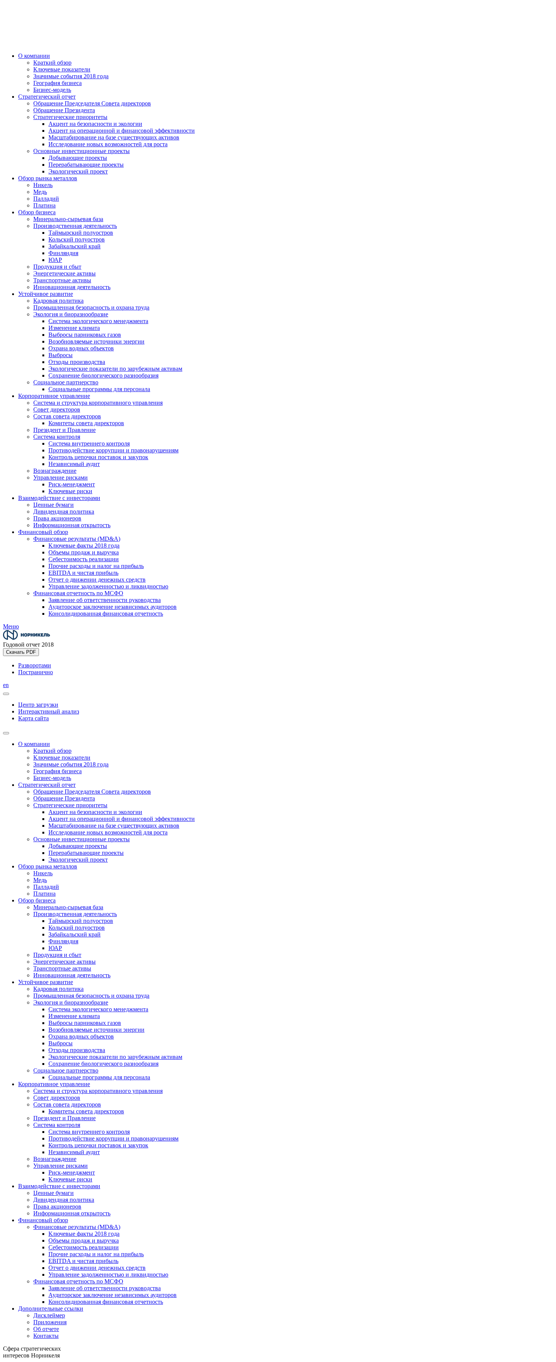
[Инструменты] (6, 694)
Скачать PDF (21, 652)
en (6, 685)
